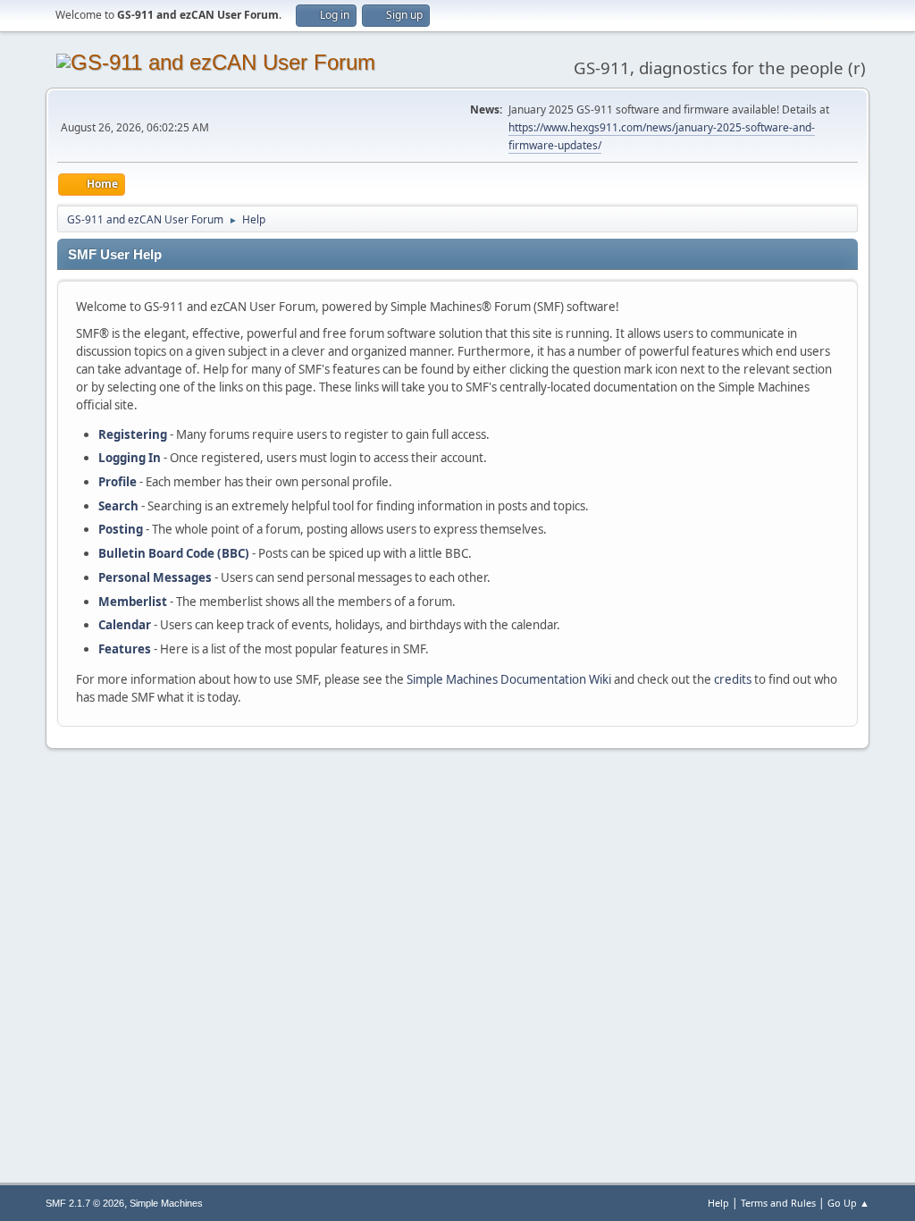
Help (718, 1202)
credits (732, 679)
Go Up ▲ (848, 1202)
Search (118, 506)
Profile (117, 482)
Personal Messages (155, 577)
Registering (132, 434)
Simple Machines (166, 1203)
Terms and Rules (778, 1202)
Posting (120, 529)
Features (124, 649)
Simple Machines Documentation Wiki (509, 679)
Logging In (129, 458)
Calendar (124, 625)
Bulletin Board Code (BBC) (173, 553)
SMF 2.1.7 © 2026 (85, 1203)
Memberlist (132, 602)
